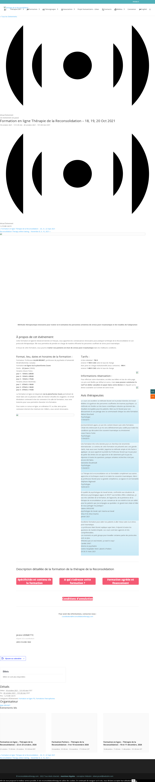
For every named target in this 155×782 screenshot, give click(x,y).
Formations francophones (45, 698)
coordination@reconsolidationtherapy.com (77, 616)
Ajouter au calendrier (13, 658)
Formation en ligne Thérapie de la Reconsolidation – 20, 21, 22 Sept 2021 (27, 229)
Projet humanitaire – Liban (88, 9)
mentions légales (68, 776)
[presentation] (22, 739)
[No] (136, 781)
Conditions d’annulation (77, 598)
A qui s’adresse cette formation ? (77, 581)
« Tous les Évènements (8, 16)
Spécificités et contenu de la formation (34, 581)
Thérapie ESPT (15, 9)
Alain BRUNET (5, 705)
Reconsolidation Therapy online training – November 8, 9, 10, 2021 (25, 231)
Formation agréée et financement (120, 581)
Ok (133, 781)
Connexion (132, 9)
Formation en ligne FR (27, 698)
